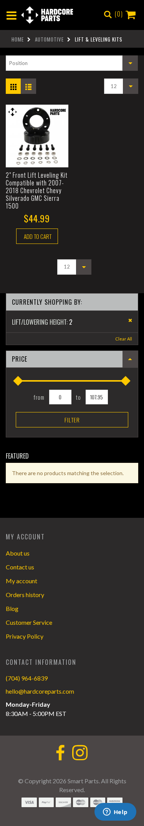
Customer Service (29, 622)
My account (21, 580)
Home (18, 39)
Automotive (49, 39)
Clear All (123, 338)
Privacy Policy (24, 636)
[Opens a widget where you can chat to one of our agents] (115, 812)
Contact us (20, 567)
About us (18, 553)
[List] (29, 84)
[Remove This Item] (127, 320)
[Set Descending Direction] (130, 63)
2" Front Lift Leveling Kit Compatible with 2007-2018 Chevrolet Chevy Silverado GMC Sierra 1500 (37, 190)
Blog (12, 608)
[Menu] (12, 15)
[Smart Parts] (47, 15)
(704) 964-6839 (27, 678)
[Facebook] (60, 753)
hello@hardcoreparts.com (40, 691)
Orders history (25, 594)
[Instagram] (80, 753)
